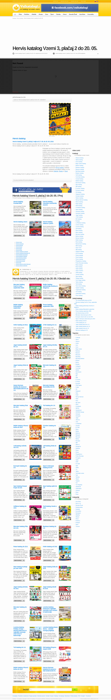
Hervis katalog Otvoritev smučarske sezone (50, 203)
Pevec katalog (79, 259)
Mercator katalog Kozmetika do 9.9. (49, 386)
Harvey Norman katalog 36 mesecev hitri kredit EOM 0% (49, 669)
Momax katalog (79, 238)
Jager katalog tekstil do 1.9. (20, 345)
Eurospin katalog (80, 190)
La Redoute (78, 423)
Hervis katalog (20, 18)
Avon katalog (79, 161)
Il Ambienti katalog (80, 207)
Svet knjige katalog (80, 280)
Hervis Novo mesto (20, 261)
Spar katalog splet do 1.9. (50, 487)
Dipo (77, 374)
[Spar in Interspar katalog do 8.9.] (65, 472)
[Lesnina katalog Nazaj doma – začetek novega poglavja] (65, 633)
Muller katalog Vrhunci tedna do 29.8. (20, 426)
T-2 (76, 469)
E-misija (78, 381)
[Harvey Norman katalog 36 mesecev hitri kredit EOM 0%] (65, 674)
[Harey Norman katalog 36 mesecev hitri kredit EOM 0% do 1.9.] (35, 391)
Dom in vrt (78, 503)
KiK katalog (78, 219)
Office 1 (78, 444)
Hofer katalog (79, 203)
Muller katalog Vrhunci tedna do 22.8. (20, 668)
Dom (46, 14)
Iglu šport (78, 402)
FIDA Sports (79, 385)
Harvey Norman (79, 396)
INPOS (77, 408)
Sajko (77, 460)
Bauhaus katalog (80, 167)
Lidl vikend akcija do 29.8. (82, 313)
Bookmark (67, 696)
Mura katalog (79, 242)
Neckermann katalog (81, 244)
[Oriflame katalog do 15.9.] (35, 512)
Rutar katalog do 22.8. (20, 546)
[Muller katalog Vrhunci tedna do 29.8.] (35, 432)
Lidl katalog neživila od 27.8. (19, 446)
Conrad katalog (79, 179)
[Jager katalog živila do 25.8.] (65, 573)
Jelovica (78, 419)
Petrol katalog (79, 257)
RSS (79, 696)
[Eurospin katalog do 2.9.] (35, 472)
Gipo (77, 393)
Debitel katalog (79, 180)
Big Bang (78, 356)
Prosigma (78, 458)
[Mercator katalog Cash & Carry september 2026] (35, 291)
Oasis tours (78, 247)
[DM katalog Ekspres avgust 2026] (65, 654)
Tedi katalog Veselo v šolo (50, 507)
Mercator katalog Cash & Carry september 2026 (19, 286)
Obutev (41, 14)
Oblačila (34, 14)
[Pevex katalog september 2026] (65, 311)
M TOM (77, 427)
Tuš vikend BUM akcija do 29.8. (84, 300)
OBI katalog (79, 249)
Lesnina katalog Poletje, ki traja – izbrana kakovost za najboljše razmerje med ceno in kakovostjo (20, 631)
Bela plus (78, 354)
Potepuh (78, 522)
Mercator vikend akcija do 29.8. (83, 315)
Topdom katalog (80, 287)
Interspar (78, 414)
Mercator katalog (80, 234)
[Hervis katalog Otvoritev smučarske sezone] (65, 208)
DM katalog (78, 186)
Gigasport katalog (80, 194)
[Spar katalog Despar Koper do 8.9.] (35, 492)
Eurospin (78, 383)
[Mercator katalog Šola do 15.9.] (35, 412)
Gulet (77, 395)
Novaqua (78, 440)
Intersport (78, 416)
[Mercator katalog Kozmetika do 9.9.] (65, 391)
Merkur (77, 438)
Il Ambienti (78, 406)
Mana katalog (79, 230)
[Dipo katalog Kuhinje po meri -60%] (35, 573)
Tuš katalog (79, 291)
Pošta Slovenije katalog (81, 263)
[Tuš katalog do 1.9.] (65, 412)
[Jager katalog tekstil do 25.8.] (65, 593)
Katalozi (97, 1)
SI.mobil (78, 463)
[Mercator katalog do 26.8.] (35, 613)
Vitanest (78, 490)
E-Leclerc (78, 379)
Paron (77, 450)
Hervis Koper (19, 247)
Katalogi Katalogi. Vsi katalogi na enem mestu (27, 7)
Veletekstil (78, 486)
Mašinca (78, 433)
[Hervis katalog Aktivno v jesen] (65, 228)
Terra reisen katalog (81, 286)
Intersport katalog (80, 213)
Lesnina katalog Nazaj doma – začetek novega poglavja (50, 628)
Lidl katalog (78, 228)
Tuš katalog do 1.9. (49, 405)
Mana (77, 429)
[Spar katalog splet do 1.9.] (65, 492)
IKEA (77, 404)
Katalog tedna (79, 507)
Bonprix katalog (79, 173)
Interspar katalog (80, 211)
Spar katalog (79, 276)
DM (76, 375)
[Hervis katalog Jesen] (35, 228)
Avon (77, 347)
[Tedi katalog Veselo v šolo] (65, 512)
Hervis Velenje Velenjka (21, 265)
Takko (77, 471)
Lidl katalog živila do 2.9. (49, 446)
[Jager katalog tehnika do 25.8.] (35, 593)
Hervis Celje (19, 242)
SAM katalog (79, 272)
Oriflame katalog (80, 251)
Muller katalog (79, 240)
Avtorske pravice (41, 696)
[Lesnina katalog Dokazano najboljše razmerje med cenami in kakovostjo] (65, 613)
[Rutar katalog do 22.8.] (35, 553)
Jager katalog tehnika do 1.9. (50, 345)
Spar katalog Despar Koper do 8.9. (20, 487)
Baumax (78, 352)
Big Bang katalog (80, 171)
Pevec (77, 452)
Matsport (78, 435)
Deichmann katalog (80, 182)
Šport (52, 14)
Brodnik (77, 364)
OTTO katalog (79, 253)
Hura (77, 400)
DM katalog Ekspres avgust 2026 (49, 648)
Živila (20, 14)
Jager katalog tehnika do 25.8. (20, 587)
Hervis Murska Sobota (21, 258)
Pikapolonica (79, 454)
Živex (77, 492)
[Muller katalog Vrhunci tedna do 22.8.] (35, 674)
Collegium (78, 366)
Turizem (78, 526)
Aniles (77, 343)
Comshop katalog (80, 177)
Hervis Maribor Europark (22, 254)
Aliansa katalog (79, 157)
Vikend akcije (74, 1)
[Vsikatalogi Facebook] (69, 11)
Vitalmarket (78, 488)
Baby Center (79, 349)
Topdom (78, 481)
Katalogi (55, 1)
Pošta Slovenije (80, 456)
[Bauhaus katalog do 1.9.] (65, 533)
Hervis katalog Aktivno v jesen (48, 222)
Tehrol (77, 479)
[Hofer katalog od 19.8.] (65, 553)
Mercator (78, 437)
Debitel (77, 370)
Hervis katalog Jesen (20, 222)
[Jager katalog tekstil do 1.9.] (35, 351)
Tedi (77, 475)
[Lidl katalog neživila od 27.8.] (35, 452)
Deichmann (78, 372)
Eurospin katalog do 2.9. (20, 466)
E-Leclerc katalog (80, 188)
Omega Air (78, 446)
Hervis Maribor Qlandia (21, 256)
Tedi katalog (79, 284)
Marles (77, 431)
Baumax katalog (80, 169)
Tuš (77, 482)
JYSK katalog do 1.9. (50, 325)
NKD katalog (79, 245)
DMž (77, 377)
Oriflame (78, 448)
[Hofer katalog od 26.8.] (35, 331)
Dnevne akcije (64, 1)
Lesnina (78, 425)
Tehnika (58, 14)
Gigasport (78, 391)
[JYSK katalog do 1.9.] (65, 331)
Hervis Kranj (19, 248)
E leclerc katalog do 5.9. (49, 426)
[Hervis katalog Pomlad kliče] (35, 208)
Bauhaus (78, 351)
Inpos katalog (79, 209)
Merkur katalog (79, 236)
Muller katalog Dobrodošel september (18, 306)
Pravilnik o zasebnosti (23, 696)
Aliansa (77, 341)
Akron (77, 339)
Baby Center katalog (81, 163)
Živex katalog (79, 295)
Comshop (78, 368)
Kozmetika (91, 14)
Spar (77, 465)
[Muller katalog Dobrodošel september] (35, 311)
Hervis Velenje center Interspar (23, 264)
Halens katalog (79, 198)
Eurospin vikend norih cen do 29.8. (84, 317)
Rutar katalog (79, 266)
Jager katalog (79, 215)
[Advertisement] (55, 32)
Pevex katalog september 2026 (48, 305)
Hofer (77, 398)
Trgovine (83, 1)
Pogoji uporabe (33, 696)
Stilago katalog (79, 278)
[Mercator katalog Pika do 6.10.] (35, 533)
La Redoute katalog (80, 222)
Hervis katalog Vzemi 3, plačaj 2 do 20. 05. (55, 48)
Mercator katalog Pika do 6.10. (20, 527)
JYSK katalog (79, 217)
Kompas (78, 221)
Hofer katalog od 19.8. (50, 546)
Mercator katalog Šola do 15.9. (20, 406)
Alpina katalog (79, 159)
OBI (77, 442)
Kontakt (47, 696)
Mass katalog (79, 232)
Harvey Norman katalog (81, 200)
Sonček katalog (79, 274)
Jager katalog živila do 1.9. (20, 366)
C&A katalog (79, 175)
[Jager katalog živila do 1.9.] (35, 371)
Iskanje (26, 689)
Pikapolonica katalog (81, 261)
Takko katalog (79, 282)
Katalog (56, 696)
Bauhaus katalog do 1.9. (49, 527)
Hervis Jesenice (20, 243)
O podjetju (15, 696)
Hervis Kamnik (19, 245)
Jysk (77, 421)
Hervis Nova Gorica (20, 259)
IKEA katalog (79, 205)
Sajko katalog (79, 268)
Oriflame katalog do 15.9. (19, 507)
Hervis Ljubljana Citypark (22, 251)
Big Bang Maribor (80, 358)
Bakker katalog (79, 165)
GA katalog (78, 192)
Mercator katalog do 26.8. (20, 608)
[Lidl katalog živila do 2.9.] (65, 452)
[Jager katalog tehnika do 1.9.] (65, 351)
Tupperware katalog (80, 289)
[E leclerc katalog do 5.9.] (65, 432)
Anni (77, 345)
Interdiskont (79, 410)
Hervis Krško (19, 250)
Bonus (77, 362)
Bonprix (77, 360)
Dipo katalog (79, 184)
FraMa (77, 387)
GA (76, 389)
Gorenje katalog (80, 196)
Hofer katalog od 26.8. (20, 325)
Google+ (83, 696)
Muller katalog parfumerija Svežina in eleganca (50, 286)
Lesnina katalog (80, 226)
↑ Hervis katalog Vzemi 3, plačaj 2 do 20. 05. (89, 698)
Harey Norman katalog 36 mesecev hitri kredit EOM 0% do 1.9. (20, 387)
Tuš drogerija (79, 484)
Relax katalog (79, 265)
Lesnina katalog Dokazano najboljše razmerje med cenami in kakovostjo (50, 609)
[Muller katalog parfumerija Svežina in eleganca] (65, 291)
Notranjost (78, 513)
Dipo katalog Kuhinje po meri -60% (20, 567)
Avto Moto (82, 14)
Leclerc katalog (79, 224)
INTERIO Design (80, 412)
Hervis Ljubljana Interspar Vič (23, 253)
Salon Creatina (79, 270)
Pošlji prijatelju (74, 696)
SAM (77, 461)
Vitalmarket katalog (80, 293)
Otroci (64, 14)
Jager (77, 417)
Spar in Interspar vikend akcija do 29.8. (85, 318)
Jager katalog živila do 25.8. (50, 567)
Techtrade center (80, 473)
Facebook (88, 696)
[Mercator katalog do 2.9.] (65, 371)
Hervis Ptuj (18, 262)
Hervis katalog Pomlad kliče (18, 202)
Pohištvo (26, 14)
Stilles (77, 467)
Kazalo (52, 696)
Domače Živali (73, 14)
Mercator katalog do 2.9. (49, 366)
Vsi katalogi (61, 696)
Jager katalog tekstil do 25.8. (49, 587)
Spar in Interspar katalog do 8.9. (48, 466)
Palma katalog (79, 255)
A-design (78, 337)
